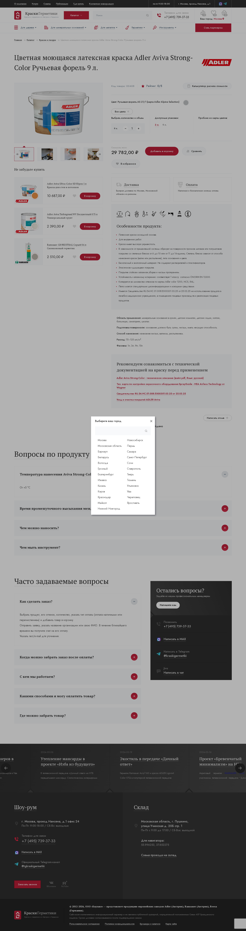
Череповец (133, 497)
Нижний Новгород (109, 509)
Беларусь (103, 457)
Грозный (103, 469)
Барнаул (103, 452)
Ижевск (102, 480)
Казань (102, 486)
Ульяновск (133, 486)
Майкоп (102, 503)
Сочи (130, 463)
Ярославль (133, 503)
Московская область (110, 446)
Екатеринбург (106, 474)
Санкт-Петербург (137, 457)
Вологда (103, 463)
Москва (102, 440)
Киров (101, 491)
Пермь (131, 446)
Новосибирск (135, 440)
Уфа (129, 491)
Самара (131, 452)
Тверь (130, 474)
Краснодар (104, 497)
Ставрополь (134, 469)
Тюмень (131, 480)
